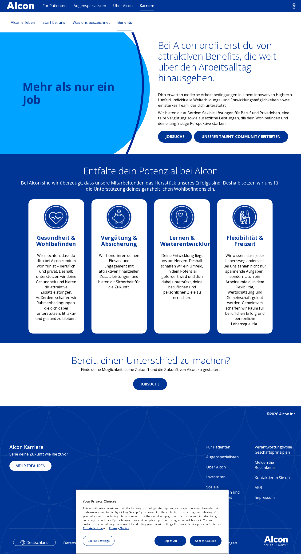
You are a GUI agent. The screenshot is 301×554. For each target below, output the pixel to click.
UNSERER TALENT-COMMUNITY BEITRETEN (241, 136)
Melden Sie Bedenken (264, 465)
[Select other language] (294, 6)
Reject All (170, 540)
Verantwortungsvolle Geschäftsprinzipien (273, 449)
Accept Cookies (206, 540)
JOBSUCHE (175, 136)
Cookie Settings (98, 540)
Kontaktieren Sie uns (273, 477)
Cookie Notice (93, 528)
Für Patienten (55, 5)
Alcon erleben (23, 22)
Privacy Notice (119, 528)
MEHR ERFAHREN (30, 465)
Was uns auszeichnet (91, 22)
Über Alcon (123, 5)
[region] (152, 522)
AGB (258, 487)
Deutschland (37, 542)
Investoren (216, 476)
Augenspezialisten (90, 5)
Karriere (147, 5)
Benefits (124, 22)
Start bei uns (54, 22)
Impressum (265, 497)
